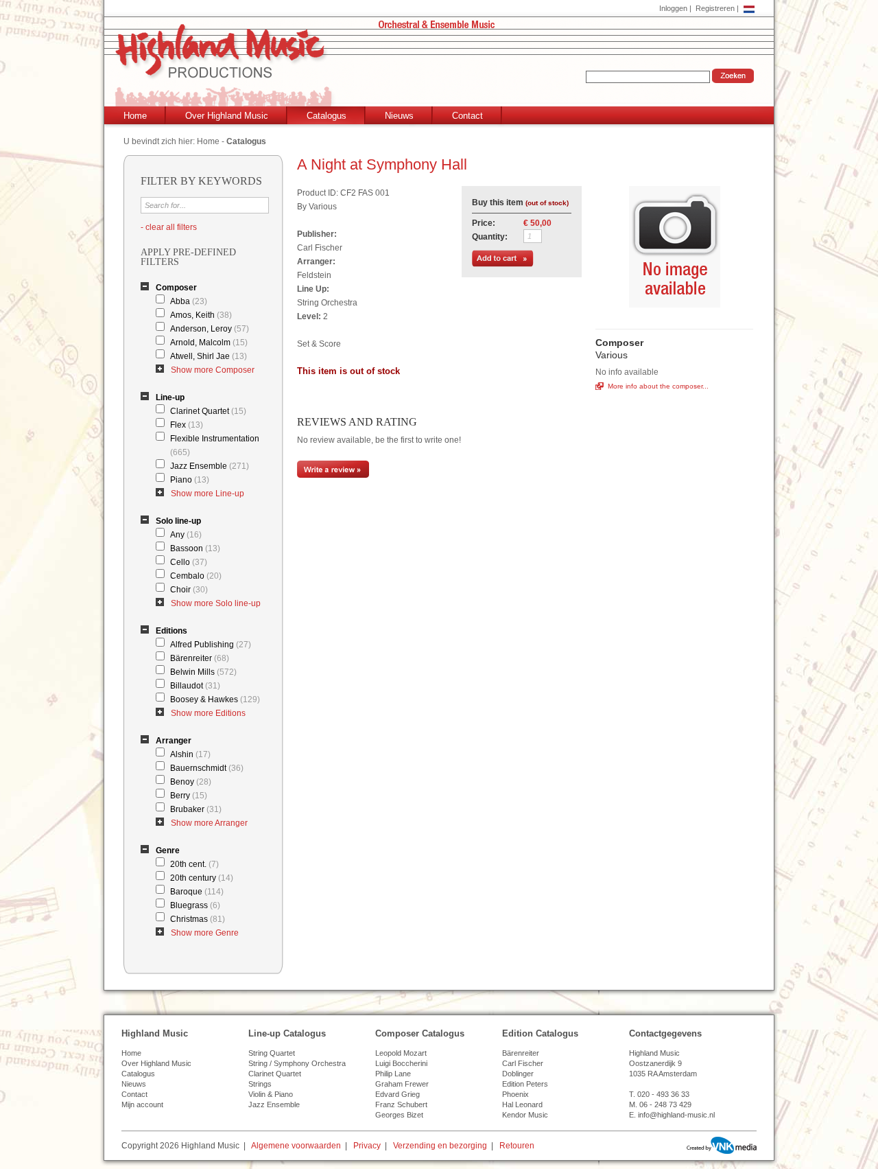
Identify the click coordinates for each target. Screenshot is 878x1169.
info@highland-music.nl (676, 1115)
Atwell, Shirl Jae (208, 356)
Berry (188, 795)
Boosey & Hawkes (215, 699)
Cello (188, 562)
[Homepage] (442, 66)
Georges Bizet (399, 1115)
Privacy (367, 1145)
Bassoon (195, 548)
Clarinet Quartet (208, 411)
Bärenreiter (199, 658)
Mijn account (142, 1104)
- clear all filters (169, 227)
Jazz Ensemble (209, 466)
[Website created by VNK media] (722, 1145)
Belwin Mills (203, 672)
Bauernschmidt (207, 768)
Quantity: (490, 237)
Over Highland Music (226, 116)
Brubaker (196, 809)
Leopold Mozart (401, 1053)
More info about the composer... (658, 386)
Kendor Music (525, 1115)
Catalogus (326, 116)
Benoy (190, 782)
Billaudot (195, 686)
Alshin (190, 754)
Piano (189, 480)
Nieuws (399, 116)
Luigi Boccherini (401, 1063)
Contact (467, 116)
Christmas (197, 919)
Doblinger (518, 1073)
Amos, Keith (201, 315)
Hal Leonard (522, 1104)
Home (135, 116)
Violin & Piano (270, 1094)
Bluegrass (195, 905)
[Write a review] (333, 475)
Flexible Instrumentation (214, 445)
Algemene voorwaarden (296, 1145)
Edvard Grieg (397, 1094)
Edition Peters (525, 1084)
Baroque (197, 891)
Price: (483, 223)
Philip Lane (393, 1073)
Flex (186, 425)
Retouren (516, 1145)
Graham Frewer (402, 1084)
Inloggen (673, 8)
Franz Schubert (401, 1104)
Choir (189, 589)
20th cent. (194, 864)
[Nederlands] (749, 8)
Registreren (715, 8)
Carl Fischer (522, 1063)
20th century (201, 878)
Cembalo (196, 576)
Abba (188, 301)
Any (186, 535)
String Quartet (271, 1053)
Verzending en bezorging (440, 1145)
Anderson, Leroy (209, 329)
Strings (260, 1084)
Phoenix (515, 1094)
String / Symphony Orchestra (297, 1063)
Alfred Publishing (210, 644)
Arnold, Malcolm (209, 342)
